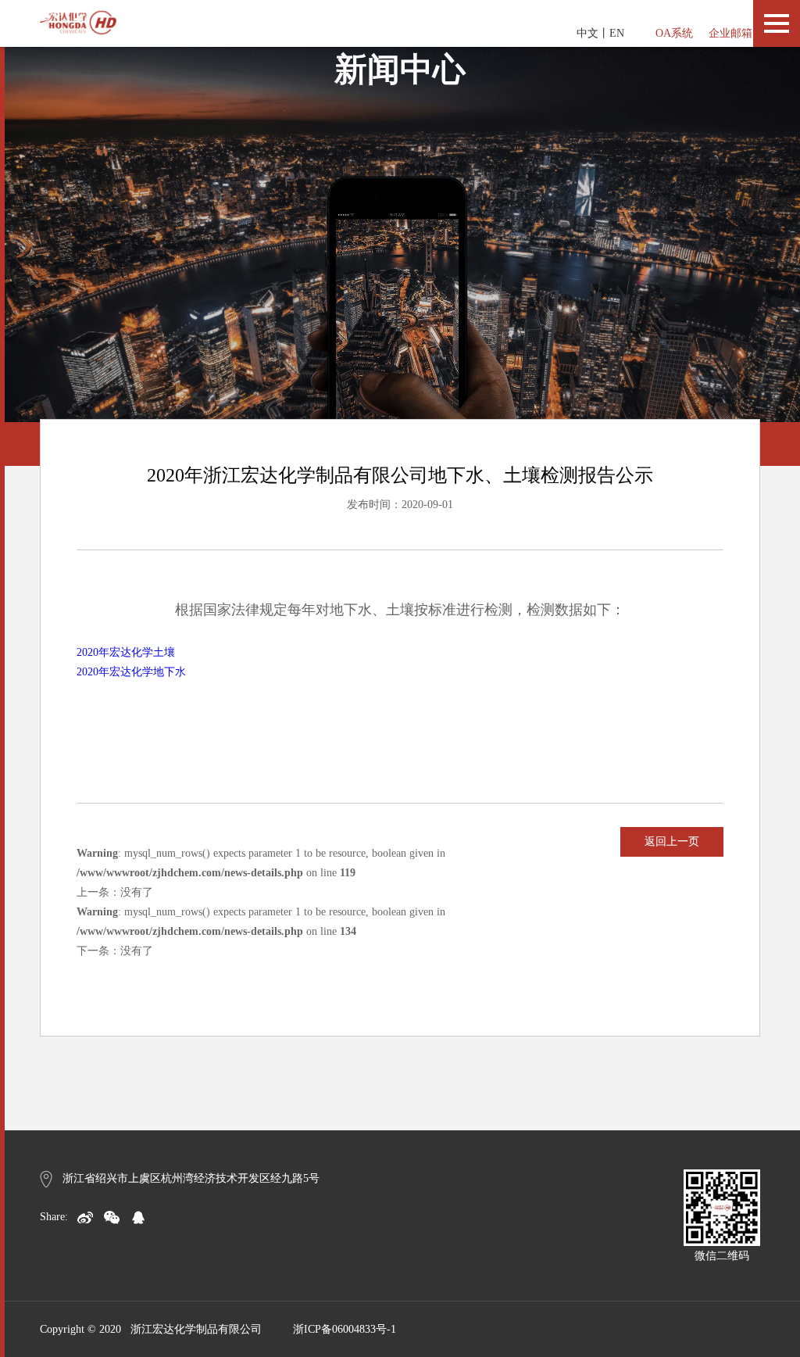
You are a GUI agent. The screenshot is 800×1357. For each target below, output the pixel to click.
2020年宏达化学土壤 (126, 652)
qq (138, 1217)
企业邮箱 (730, 33)
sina (85, 1217)
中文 (587, 33)
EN (616, 33)
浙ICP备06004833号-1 (344, 1329)
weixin (111, 1217)
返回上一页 (672, 841)
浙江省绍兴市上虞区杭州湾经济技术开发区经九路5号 (191, 1178)
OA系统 (674, 33)
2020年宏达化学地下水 (131, 672)
